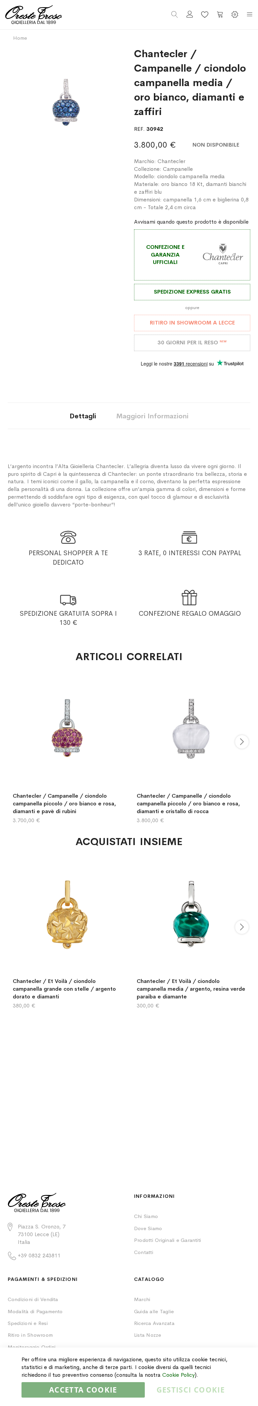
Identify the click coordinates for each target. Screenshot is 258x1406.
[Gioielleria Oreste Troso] (67, 14)
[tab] (82, 416)
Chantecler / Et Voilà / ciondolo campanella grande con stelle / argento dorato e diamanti (64, 989)
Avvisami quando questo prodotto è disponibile (191, 221)
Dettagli (83, 416)
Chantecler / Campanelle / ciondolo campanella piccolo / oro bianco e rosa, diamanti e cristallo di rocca (188, 803)
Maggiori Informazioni (152, 416)
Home (20, 38)
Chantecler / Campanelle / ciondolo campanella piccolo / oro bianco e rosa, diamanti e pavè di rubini (64, 803)
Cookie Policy (178, 1374)
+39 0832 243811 (39, 1255)
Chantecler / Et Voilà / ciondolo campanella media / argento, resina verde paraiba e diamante (191, 989)
